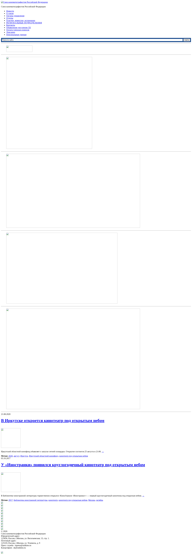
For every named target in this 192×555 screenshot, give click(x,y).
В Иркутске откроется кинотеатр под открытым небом (52, 420)
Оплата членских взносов (17, 30)
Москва (91, 500)
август (16, 456)
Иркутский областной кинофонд (43, 456)
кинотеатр (53, 500)
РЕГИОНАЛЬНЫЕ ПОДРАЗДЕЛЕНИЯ (24, 23)
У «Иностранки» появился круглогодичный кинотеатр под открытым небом (73, 464)
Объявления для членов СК (18, 27)
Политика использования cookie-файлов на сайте (23, 550)
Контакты (10, 25)
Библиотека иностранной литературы (30, 500)
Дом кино (10, 32)
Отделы (9, 18)
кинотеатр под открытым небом (73, 456)
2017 (10, 500)
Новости (10, 11)
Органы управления (15, 16)
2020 (10, 456)
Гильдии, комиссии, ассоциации (20, 20)
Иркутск (24, 456)
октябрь (99, 500)
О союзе (10, 13)
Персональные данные (16, 34)
